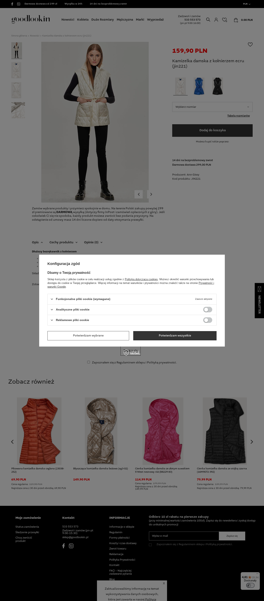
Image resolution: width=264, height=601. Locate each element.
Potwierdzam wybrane (88, 336)
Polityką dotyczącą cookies (141, 279)
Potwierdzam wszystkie (175, 336)
